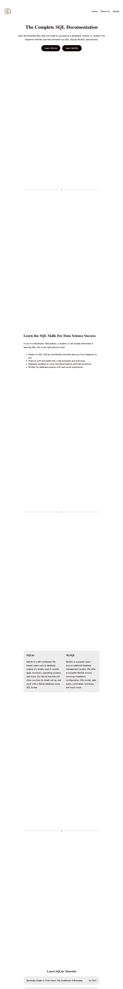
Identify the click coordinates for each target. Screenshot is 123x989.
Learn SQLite (50, 48)
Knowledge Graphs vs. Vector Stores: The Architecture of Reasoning (54, 980)
